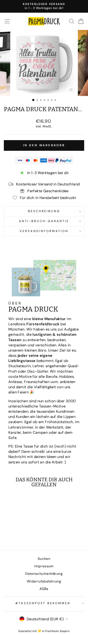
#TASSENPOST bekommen (43, 603)
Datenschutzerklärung (44, 573)
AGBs (44, 589)
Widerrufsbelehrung (44, 581)
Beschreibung (44, 211)
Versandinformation (44, 231)
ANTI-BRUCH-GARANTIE (44, 221)
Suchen (44, 558)
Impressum (44, 566)
